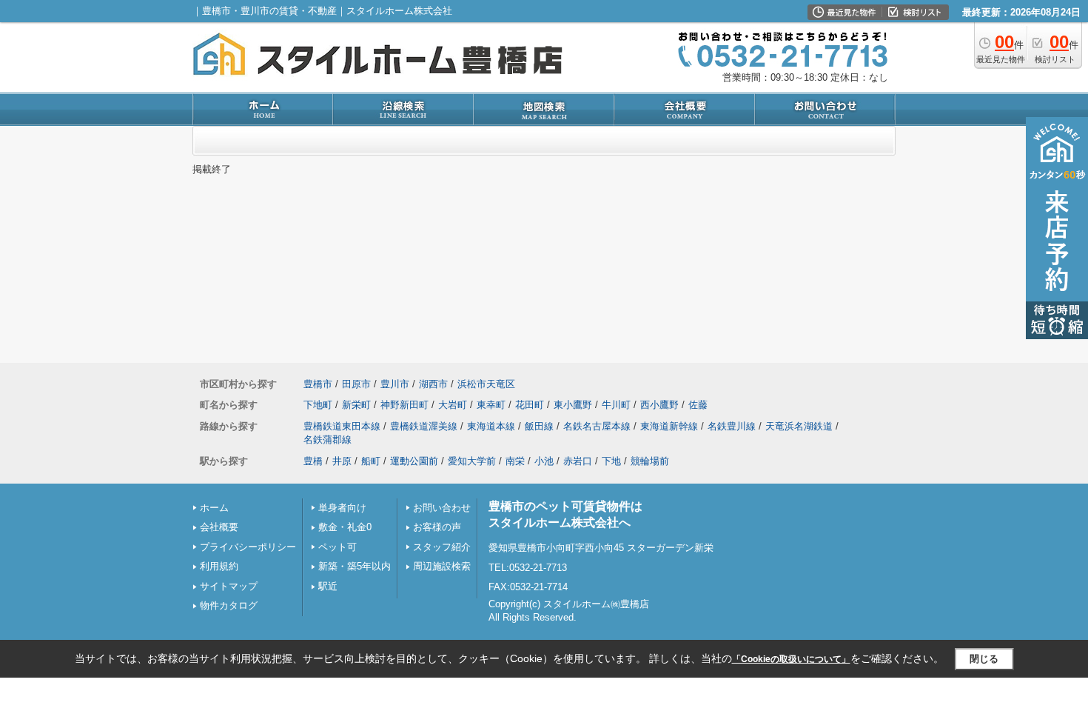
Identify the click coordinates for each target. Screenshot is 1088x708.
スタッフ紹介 (442, 546)
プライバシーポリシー (248, 546)
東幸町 (491, 404)
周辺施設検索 (442, 566)
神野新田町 (404, 404)
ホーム (214, 507)
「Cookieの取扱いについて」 (791, 659)
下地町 (317, 404)
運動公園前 (414, 461)
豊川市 (394, 384)
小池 (544, 461)
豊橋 (313, 461)
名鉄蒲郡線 (327, 439)
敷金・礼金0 (345, 526)
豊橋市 (317, 384)
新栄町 (356, 404)
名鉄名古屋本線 (597, 426)
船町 (370, 461)
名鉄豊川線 (732, 426)
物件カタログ (229, 605)
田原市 (356, 384)
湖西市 (433, 384)
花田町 (529, 404)
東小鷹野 (573, 404)
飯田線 (539, 426)
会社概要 (219, 526)
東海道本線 (491, 426)
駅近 (328, 586)
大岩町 (452, 404)
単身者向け (342, 507)
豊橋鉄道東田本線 (341, 426)
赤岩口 (577, 461)
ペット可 (337, 546)
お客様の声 (437, 526)
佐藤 (698, 404)
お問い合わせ (442, 507)
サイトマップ (229, 586)
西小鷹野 (659, 404)
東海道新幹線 (669, 426)
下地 (611, 461)
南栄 (515, 461)
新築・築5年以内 (354, 566)
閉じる (984, 658)
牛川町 (616, 404)
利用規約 (219, 566)
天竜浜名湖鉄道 (799, 426)
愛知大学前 (472, 461)
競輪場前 (650, 461)
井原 (342, 461)
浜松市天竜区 (486, 384)
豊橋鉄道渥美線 (423, 426)
